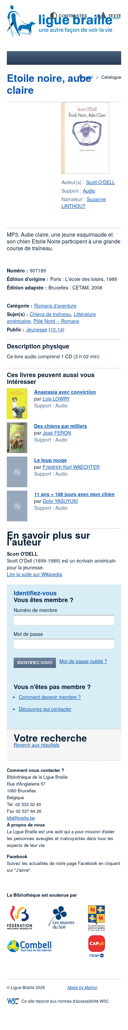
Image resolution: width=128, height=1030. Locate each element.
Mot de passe (28, 633)
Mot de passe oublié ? (83, 661)
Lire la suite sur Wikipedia (34, 574)
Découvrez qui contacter (45, 708)
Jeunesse (36, 329)
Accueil (85, 77)
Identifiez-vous (34, 662)
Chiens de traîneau (50, 314)
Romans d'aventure (55, 305)
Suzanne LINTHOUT (83, 202)
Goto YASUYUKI (60, 500)
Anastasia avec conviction (65, 391)
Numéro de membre (35, 610)
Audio (89, 190)
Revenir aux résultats (36, 744)
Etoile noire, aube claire (49, 83)
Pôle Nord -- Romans (56, 320)
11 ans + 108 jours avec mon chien (74, 494)
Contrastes (73, 16)
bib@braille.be (21, 818)
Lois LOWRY (56, 398)
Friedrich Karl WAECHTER (71, 466)
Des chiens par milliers (60, 425)
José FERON (57, 432)
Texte (114, 16)
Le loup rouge (50, 460)
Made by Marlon (83, 987)
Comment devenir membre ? (50, 696)
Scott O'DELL (100, 182)
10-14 (56, 329)
